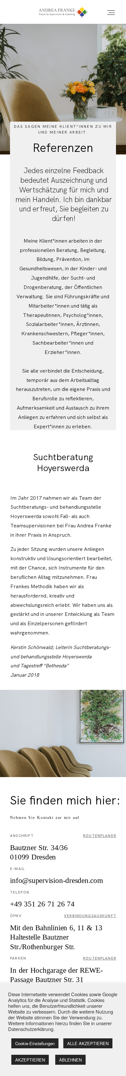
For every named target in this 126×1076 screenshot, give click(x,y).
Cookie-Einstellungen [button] (35, 1043)
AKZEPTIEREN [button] (30, 1060)
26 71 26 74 (42, 904)
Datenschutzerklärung (30, 1028)
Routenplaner (99, 835)
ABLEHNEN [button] (70, 1060)
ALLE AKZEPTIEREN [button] (88, 1043)
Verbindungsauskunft (90, 916)
